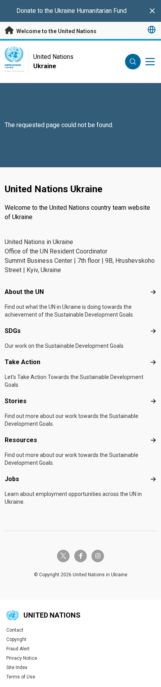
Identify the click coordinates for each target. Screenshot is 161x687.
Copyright (16, 639)
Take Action (22, 362)
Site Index (16, 667)
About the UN (24, 292)
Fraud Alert (18, 649)
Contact (14, 630)
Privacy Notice (21, 658)
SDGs (13, 331)
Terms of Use (20, 677)
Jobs (12, 479)
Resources (21, 440)
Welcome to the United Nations (56, 31)
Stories (16, 401)
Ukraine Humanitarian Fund (91, 10)
